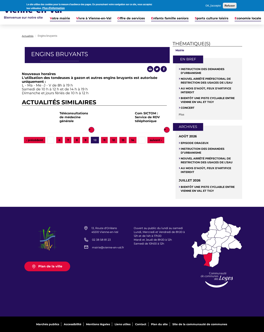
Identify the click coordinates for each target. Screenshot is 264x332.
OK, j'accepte (213, 5)
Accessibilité (72, 324)
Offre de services (131, 18)
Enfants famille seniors (170, 18)
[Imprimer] (150, 69)
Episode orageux (195, 143)
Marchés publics (47, 324)
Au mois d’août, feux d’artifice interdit (206, 90)
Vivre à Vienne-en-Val (93, 18)
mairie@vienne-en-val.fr (108, 247)
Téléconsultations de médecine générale (74, 117)
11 (104, 140)
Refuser (230, 5)
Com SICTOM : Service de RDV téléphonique (147, 117)
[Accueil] (31, 12)
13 (123, 140)
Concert (187, 108)
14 (132, 140)
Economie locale (248, 18)
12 (113, 140)
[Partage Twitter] (157, 69)
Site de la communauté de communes (199, 324)
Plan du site (159, 324)
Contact (140, 324)
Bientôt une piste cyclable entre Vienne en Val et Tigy (208, 100)
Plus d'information (53, 8)
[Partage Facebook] (164, 69)
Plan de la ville (50, 266)
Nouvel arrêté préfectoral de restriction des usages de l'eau (206, 80)
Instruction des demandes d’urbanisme (202, 71)
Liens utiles (122, 324)
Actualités (27, 35)
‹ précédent (34, 140)
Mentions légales (98, 324)
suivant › (156, 140)
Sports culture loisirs (211, 18)
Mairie (179, 50)
